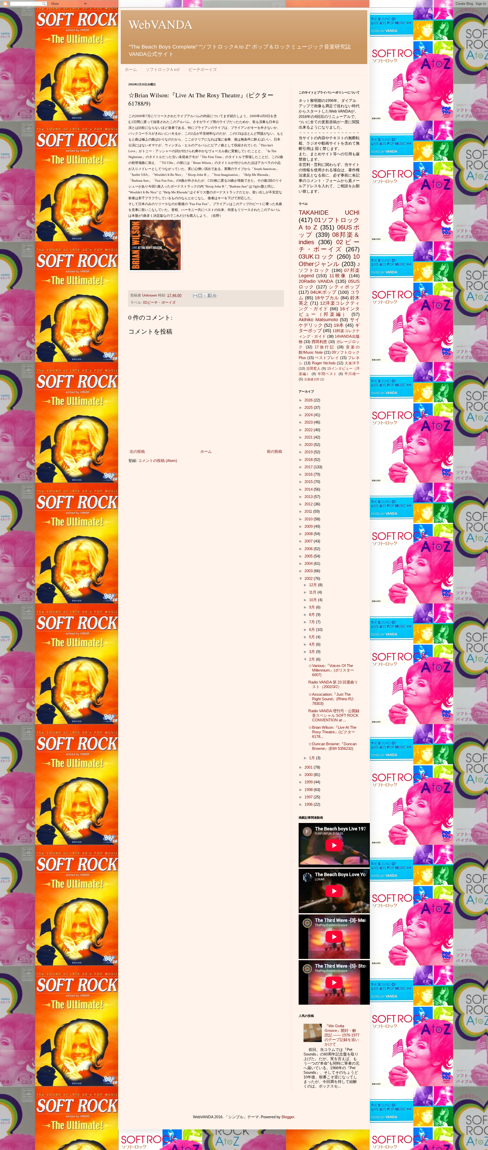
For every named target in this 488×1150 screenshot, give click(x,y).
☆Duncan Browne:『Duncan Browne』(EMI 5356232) (332, 746)
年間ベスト (327, 374)
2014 (309, 489)
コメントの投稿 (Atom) (157, 460)
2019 (309, 452)
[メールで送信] (195, 295)
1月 (312, 758)
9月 (312, 607)
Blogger (288, 1117)
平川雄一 (352, 374)
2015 (309, 481)
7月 (312, 622)
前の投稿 (274, 451)
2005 (309, 556)
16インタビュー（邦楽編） (329, 311)
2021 (309, 437)
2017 (309, 467)
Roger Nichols (324, 363)
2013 (309, 496)
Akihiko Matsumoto (318, 319)
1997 (309, 797)
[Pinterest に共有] (214, 295)
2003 (309, 571)
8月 (312, 614)
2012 (309, 504)
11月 (313, 592)
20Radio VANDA (316, 281)
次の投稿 (137, 451)
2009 (309, 526)
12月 (313, 585)
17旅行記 (325, 347)
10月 (313, 600)
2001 (309, 767)
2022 (309, 430)
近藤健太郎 (311, 379)
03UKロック (316, 256)
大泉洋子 (352, 363)
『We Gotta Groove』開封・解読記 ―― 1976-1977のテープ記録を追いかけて (342, 1035)
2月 (312, 659)
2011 (308, 511)
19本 (339, 325)
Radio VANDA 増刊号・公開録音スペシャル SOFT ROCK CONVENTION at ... (333, 715)
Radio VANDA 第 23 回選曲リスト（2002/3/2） (333, 684)
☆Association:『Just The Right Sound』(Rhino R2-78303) (331, 699)
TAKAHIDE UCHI (329, 212)
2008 (309, 534)
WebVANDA (160, 24)
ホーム (131, 69)
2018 (309, 459)
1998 (309, 789)
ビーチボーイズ (202, 69)
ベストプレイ (327, 357)
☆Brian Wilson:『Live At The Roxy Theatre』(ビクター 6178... (332, 732)
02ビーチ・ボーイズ (159, 302)
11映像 (338, 275)
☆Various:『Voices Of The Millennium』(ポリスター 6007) (331, 670)
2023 (309, 422)
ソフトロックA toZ (163, 69)
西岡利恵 (319, 341)
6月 (312, 629)
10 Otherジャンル (329, 260)
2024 (309, 415)
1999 (309, 782)
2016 (309, 474)
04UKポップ (323, 292)
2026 (309, 400)
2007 (309, 541)
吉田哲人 (313, 368)
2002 (309, 578)
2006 (309, 549)
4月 (312, 644)
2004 (309, 563)
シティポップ (344, 286)
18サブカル (327, 297)
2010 (309, 519)
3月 (312, 651)
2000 (309, 774)
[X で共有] (204, 295)
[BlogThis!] (200, 295)
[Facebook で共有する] (209, 295)
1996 (309, 804)
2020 (309, 444)
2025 (309, 407)
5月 (312, 637)
